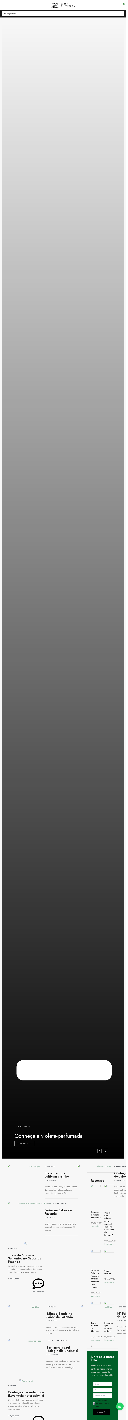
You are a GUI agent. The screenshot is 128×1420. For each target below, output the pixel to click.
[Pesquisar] (121, 13)
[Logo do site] (63, 4)
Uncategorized (23, 1127)
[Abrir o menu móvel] (3, 4)
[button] (100, 1151)
